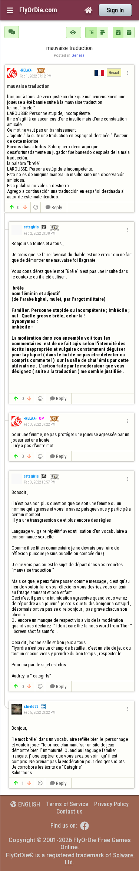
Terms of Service (67, 804)
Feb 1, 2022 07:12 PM (35, 76)
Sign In (115, 10)
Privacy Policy (111, 804)
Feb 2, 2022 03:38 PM (40, 233)
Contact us (69, 811)
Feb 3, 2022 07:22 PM (40, 424)
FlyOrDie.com (38, 10)
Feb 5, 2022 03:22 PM (40, 712)
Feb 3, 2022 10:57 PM (40, 482)
